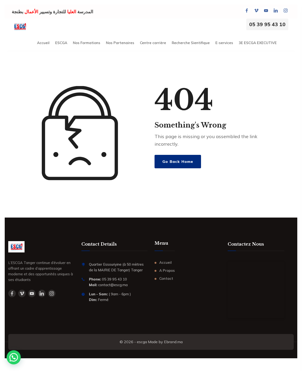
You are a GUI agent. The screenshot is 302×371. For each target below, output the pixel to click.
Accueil (165, 262)
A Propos (167, 270)
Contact (166, 278)
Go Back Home (177, 161)
